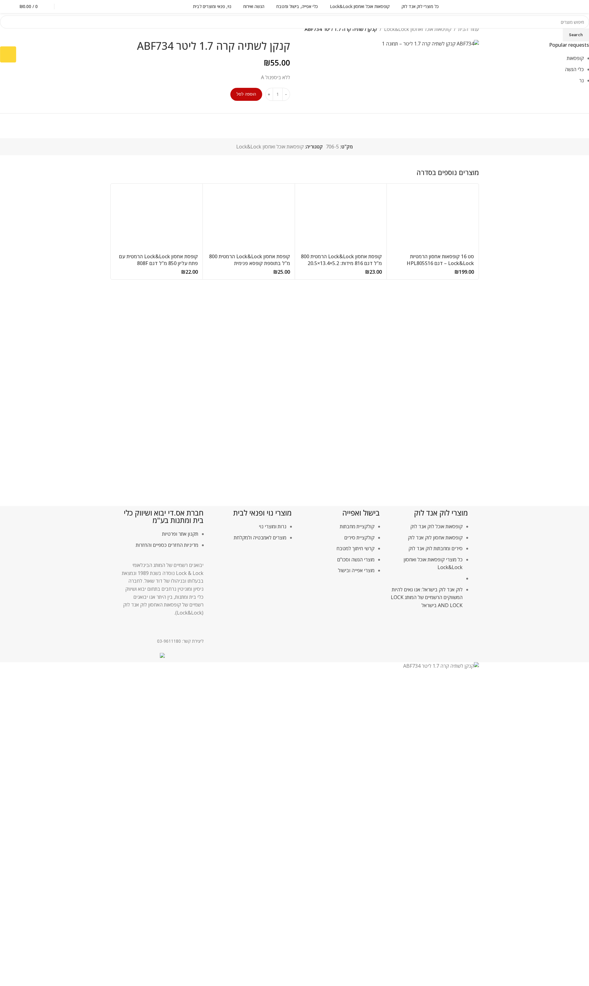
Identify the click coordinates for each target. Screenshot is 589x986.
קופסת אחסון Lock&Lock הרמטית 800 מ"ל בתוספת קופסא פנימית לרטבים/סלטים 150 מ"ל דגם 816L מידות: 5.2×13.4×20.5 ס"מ (249, 267)
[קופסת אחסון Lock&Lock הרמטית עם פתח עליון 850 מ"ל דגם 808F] (157, 219)
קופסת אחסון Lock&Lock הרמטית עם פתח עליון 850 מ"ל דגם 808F (158, 260)
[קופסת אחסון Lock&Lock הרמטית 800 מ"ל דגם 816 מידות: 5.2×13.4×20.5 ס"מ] (341, 219)
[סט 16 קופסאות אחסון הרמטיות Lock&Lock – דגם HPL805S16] (432, 219)
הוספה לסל (246, 94)
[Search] (66, 6)
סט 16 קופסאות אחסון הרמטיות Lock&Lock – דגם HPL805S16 (440, 260)
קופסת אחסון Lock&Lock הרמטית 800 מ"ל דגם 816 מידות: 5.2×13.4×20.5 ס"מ (341, 263)
